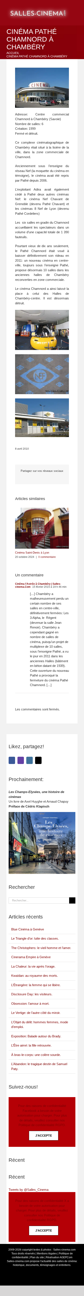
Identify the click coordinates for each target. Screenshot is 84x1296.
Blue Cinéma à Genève (27, 929)
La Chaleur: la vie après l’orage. (33, 966)
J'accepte (43, 1135)
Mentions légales (47, 1253)
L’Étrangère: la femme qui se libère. (36, 985)
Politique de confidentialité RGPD (42, 1125)
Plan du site (37, 1257)
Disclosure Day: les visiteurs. (31, 994)
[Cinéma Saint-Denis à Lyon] (42, 509)
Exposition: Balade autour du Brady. (36, 1036)
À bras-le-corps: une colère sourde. (36, 1055)
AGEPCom (66, 1257)
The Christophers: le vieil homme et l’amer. (41, 948)
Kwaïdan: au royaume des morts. (34, 975)
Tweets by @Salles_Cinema (28, 1189)
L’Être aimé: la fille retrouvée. (31, 1045)
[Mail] (38, 760)
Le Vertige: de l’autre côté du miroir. (35, 1013)
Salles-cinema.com (64, 1249)
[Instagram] (29, 760)
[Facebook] (12, 760)
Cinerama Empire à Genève (31, 957)
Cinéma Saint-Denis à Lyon (32, 552)
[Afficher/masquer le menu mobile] (79, 6)
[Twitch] (20, 760)
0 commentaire (47, 556)
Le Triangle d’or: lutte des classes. (35, 938)
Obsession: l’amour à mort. (30, 1003)
